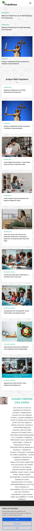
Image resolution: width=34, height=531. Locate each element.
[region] (17, 518)
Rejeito (17, 528)
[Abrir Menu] (30, 3)
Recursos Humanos (9, 272)
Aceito (17, 519)
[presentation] (17, 46)
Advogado (5, 58)
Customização (17, 523)
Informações (5, 12)
